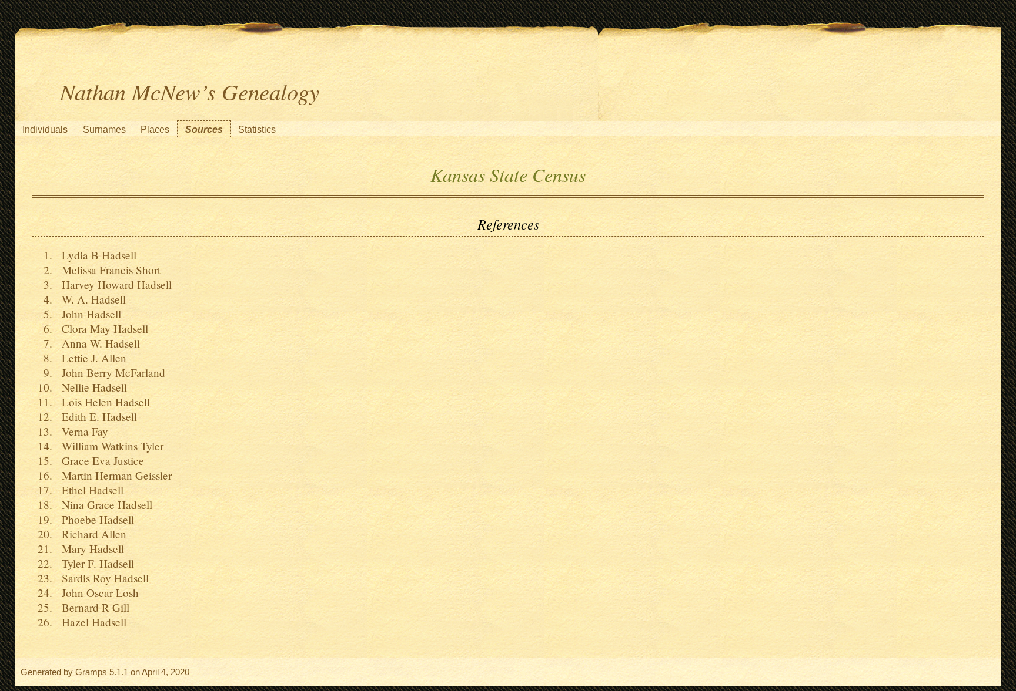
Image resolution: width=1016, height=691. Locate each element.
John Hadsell (88, 313)
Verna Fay (81, 431)
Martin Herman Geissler (113, 475)
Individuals (45, 129)
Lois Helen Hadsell (102, 402)
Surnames (104, 129)
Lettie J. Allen (90, 357)
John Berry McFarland (110, 372)
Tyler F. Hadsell (94, 563)
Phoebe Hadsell (94, 519)
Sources (204, 129)
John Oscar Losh (97, 592)
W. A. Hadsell (90, 299)
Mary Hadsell (89, 548)
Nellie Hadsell (91, 387)
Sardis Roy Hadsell (102, 578)
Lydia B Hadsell (95, 255)
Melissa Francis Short (108, 269)
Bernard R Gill (92, 607)
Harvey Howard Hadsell (113, 284)
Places (155, 129)
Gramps (91, 672)
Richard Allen (90, 534)
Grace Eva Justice (99, 460)
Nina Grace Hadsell (103, 504)
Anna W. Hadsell (97, 343)
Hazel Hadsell (90, 622)
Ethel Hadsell (89, 490)
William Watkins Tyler (109, 446)
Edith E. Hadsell (96, 416)
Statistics (257, 129)
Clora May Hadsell (101, 328)
